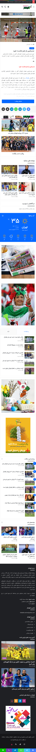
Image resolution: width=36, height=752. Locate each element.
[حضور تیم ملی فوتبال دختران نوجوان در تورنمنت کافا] (9, 548)
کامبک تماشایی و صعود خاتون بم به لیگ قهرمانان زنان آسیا (19, 663)
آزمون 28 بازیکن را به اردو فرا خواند (15, 511)
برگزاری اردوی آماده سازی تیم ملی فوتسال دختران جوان (10, 194)
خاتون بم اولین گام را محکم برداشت (10, 538)
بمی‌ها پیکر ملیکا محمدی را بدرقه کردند (14, 503)
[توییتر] (24, 109)
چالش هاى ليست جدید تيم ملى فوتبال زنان (13, 338)
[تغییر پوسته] (5, 8)
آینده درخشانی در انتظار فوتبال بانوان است (13, 368)
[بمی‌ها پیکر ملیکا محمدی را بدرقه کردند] (30, 505)
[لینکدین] (20, 109)
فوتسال (28, 44)
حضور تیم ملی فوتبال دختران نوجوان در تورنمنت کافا (10, 556)
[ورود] (8, 8)
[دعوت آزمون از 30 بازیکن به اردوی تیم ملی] (29, 363)
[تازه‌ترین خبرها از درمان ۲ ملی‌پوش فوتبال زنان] (29, 355)
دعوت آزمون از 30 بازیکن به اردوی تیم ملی (13, 361)
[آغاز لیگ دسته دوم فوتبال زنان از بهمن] (30, 497)
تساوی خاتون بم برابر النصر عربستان (28, 538)
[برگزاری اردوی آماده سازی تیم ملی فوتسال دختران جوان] (9, 186)
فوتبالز (27, 78)
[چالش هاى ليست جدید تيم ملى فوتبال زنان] (29, 339)
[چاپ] (3, 109)
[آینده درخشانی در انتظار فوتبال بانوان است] (29, 371)
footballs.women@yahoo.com (27, 613)
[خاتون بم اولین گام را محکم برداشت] (9, 531)
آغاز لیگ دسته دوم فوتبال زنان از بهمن (14, 495)
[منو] (34, 8)
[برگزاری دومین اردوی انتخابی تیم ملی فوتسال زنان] (9, 169)
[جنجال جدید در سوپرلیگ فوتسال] (29, 347)
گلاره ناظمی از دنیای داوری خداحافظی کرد (28, 176)
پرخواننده (26, 331)
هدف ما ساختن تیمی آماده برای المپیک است (27, 194)
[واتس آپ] (16, 109)
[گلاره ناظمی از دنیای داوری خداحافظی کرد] (27, 169)
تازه (8, 331)
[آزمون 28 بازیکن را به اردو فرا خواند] (30, 513)
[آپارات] (12, 701)
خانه (32, 44)
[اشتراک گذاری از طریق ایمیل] (7, 109)
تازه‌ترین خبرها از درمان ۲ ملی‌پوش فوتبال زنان (13, 354)
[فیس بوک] (28, 109)
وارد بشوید (21, 209)
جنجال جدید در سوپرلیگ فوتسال (15, 345)
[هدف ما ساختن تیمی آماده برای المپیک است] (27, 186)
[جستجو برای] (2, 8)
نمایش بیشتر (18, 101)
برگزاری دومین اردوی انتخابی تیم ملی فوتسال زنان (9, 176)
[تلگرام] (11, 109)
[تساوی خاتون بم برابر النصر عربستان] (27, 531)
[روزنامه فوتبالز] (27, 7)
